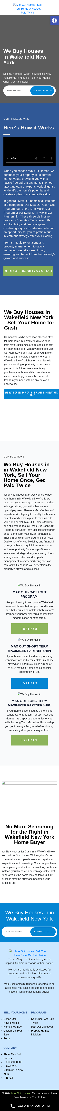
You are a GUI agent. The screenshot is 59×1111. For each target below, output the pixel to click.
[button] (54, 20)
